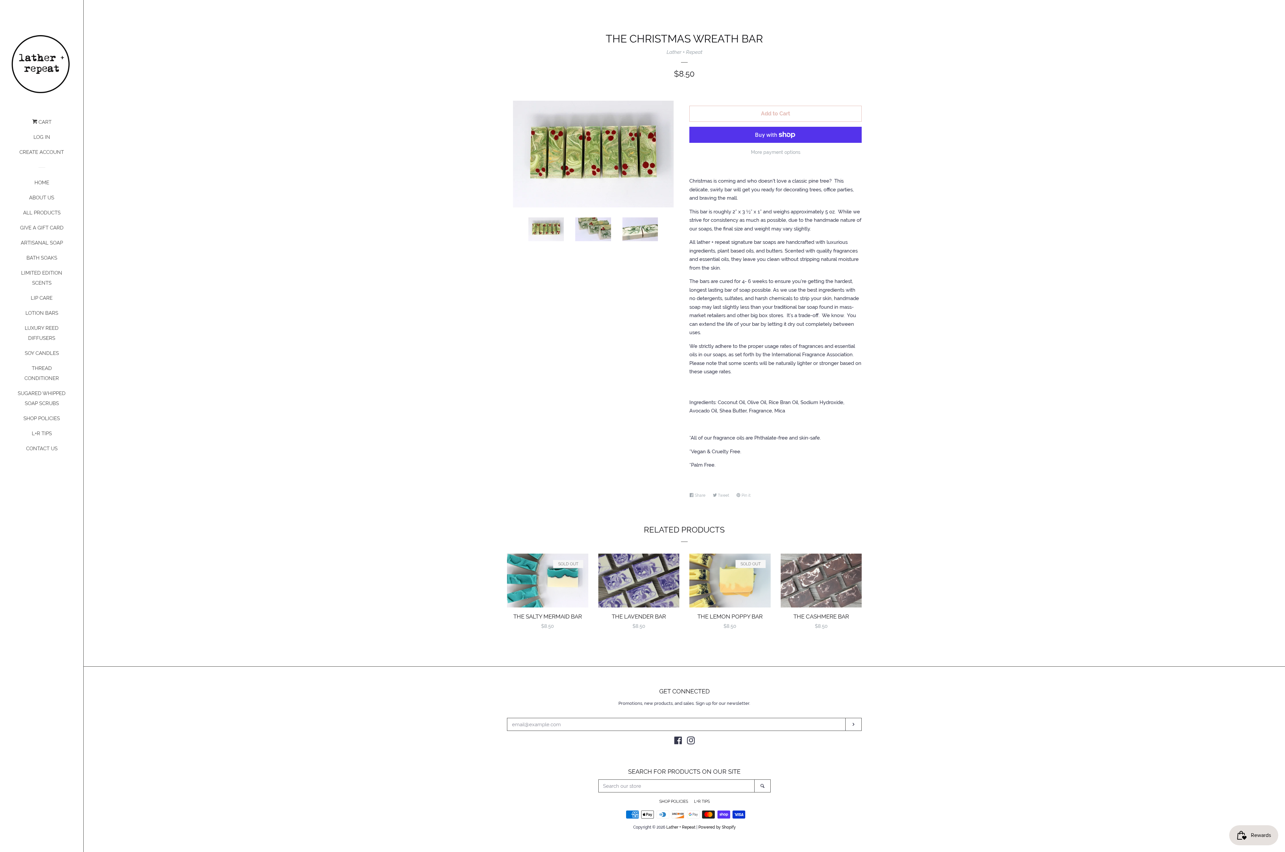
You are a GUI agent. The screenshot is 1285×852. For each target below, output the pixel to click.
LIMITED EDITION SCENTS (41, 278)
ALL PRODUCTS (42, 213)
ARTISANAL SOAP (42, 243)
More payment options (775, 152)
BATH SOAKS (41, 258)
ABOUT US (41, 198)
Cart (44, 122)
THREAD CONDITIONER (41, 373)
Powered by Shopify (717, 827)
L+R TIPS (42, 434)
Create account (41, 152)
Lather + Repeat (684, 52)
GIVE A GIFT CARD (42, 228)
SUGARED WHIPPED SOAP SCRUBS (42, 398)
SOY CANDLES (42, 353)
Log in (41, 137)
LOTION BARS (41, 313)
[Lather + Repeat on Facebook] (678, 742)
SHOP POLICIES (41, 418)
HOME (41, 183)
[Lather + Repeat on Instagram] (691, 742)
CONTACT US (42, 449)
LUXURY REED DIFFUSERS (42, 333)
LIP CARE (42, 298)
